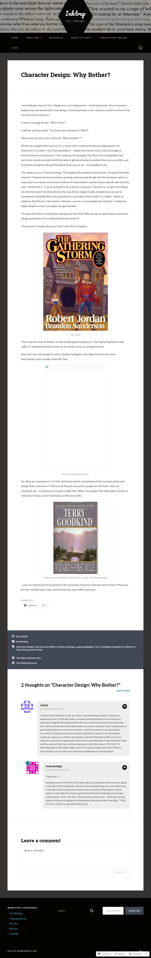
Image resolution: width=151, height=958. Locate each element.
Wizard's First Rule (32, 649)
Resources (56, 37)
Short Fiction (80, 37)
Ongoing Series (18, 918)
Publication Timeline (113, 37)
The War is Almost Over (28, 658)
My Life (14, 923)
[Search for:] (75, 911)
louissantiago (54, 766)
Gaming (14, 933)
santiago (70, 646)
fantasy (39, 646)
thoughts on (118, 646)
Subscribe (134, 910)
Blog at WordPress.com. (22, 951)
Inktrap (75, 13)
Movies (14, 928)
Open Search (140, 48)
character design (25, 646)
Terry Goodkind (103, 646)
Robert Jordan (57, 646)
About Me (32, 37)
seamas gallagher (85, 646)
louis (46, 646)
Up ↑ (141, 951)
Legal (15, 47)
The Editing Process (26, 663)
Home (15, 37)
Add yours (123, 690)
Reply (124, 706)
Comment (119, 872)
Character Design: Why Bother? (65, 75)
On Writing (22, 641)
